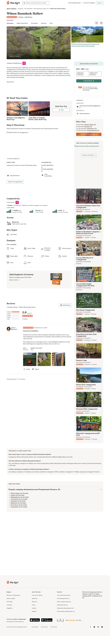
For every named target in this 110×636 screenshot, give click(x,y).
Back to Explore (11, 8)
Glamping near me (62, 605)
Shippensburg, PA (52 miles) (20, 497)
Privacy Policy (44, 627)
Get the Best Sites (74, 3)
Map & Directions (22, 23)
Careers (34, 608)
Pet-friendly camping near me (65, 611)
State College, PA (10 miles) (19, 493)
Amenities (34, 23)
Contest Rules (34, 627)
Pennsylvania (28, 8)
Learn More (10, 207)
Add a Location (11, 598)
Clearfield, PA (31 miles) (18, 501)
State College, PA (90, 124)
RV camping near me (63, 598)
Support (34, 611)
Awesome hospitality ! (31, 331)
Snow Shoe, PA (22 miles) (19, 505)
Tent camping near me (63, 595)
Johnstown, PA (92, 128)
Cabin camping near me (64, 601)
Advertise (34, 598)
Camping (20, 8)
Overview (10, 23)
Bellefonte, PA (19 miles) (18, 503)
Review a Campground (13, 595)
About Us (34, 601)
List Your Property (89, 3)
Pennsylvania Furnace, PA (41, 8)
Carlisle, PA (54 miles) (17, 495)
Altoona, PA (88, 126)
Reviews (43, 23)
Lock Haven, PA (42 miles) (19, 499)
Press (33, 605)
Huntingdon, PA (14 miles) (19, 507)
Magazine (9, 608)
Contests (9, 605)
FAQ (51, 23)
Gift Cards (9, 601)
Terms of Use (53, 627)
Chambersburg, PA (93, 130)
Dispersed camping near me (65, 608)
